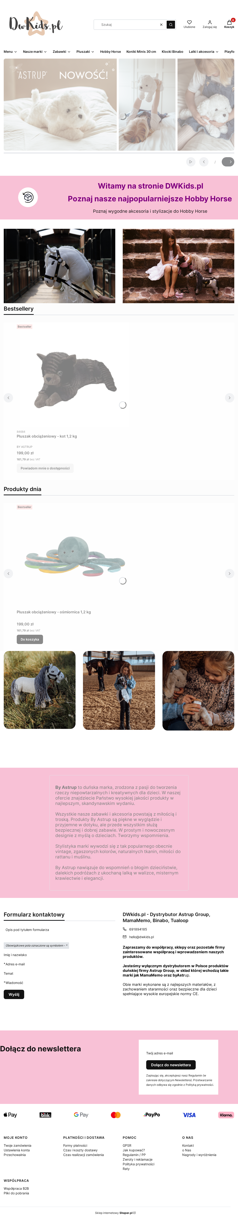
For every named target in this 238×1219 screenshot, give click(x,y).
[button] (171, 25)
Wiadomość (14, 982)
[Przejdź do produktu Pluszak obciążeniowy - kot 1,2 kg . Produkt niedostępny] (75, 374)
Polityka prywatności (138, 1164)
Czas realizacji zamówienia (83, 1155)
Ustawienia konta (17, 1150)
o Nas (186, 1150)
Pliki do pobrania (16, 1193)
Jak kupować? (134, 1150)
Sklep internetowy (113, 1213)
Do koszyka (30, 639)
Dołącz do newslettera (171, 1065)
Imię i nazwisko (15, 955)
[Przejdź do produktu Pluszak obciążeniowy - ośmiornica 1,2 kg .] (75, 555)
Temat (8, 973)
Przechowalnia (15, 1155)
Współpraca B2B (16, 1188)
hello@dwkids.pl (141, 937)
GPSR (127, 1145)
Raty (126, 1169)
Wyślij (14, 994)
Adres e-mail (15, 964)
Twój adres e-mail (159, 1053)
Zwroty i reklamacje (137, 1159)
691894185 (138, 929)
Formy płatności (75, 1145)
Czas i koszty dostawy (80, 1150)
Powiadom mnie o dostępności (45, 468)
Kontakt (188, 1145)
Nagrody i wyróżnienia (199, 1155)
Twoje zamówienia (17, 1145)
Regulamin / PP (134, 1155)
